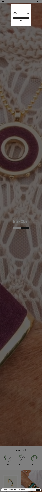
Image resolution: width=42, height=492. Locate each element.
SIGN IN (21, 18)
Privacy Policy (16, 490)
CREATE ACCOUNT (21, 20)
